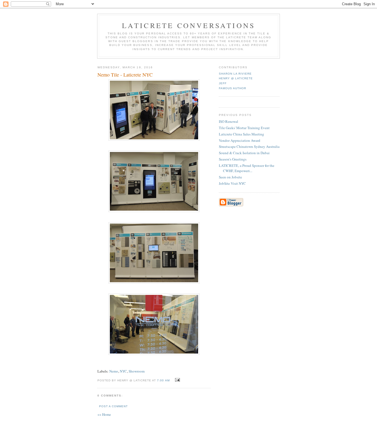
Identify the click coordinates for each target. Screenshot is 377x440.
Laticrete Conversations (188, 25)
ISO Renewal (228, 121)
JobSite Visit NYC (232, 183)
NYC (123, 371)
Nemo (113, 371)
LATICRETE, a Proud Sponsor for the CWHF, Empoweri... (246, 168)
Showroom (137, 371)
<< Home (104, 414)
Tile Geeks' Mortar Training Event (244, 127)
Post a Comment (113, 406)
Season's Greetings (232, 159)
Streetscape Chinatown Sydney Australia (249, 146)
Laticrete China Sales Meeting (241, 134)
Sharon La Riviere (235, 73)
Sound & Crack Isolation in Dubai (244, 152)
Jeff (223, 83)
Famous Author (232, 88)
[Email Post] (176, 379)
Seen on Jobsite (230, 177)
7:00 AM (163, 380)
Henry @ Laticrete (236, 78)
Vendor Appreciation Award (239, 140)
